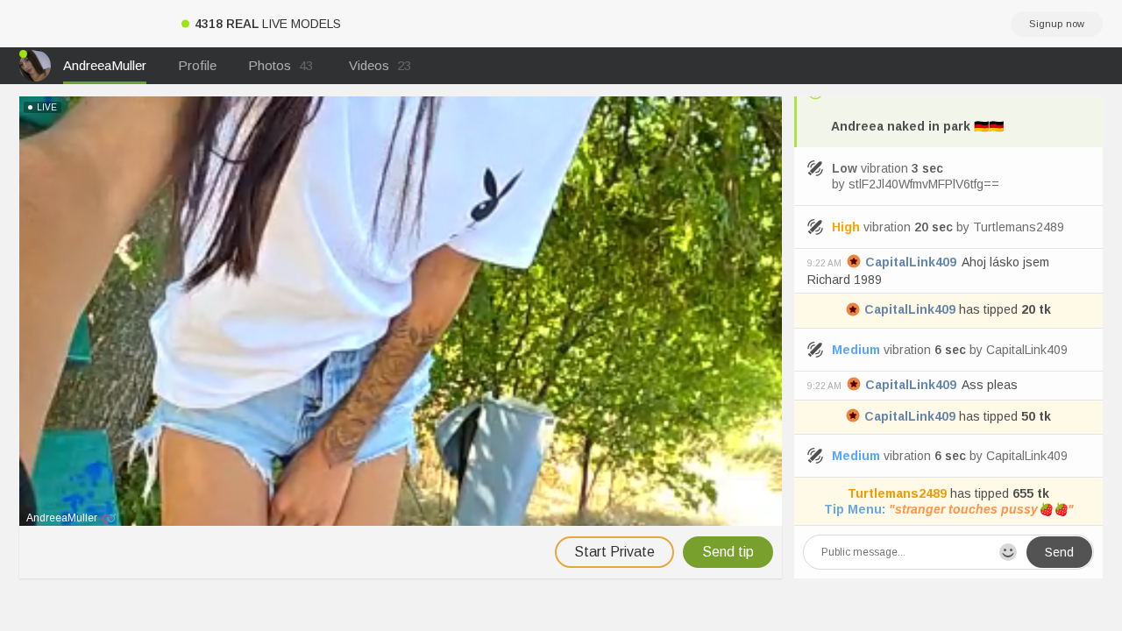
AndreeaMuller (104, 65)
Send (1059, 552)
